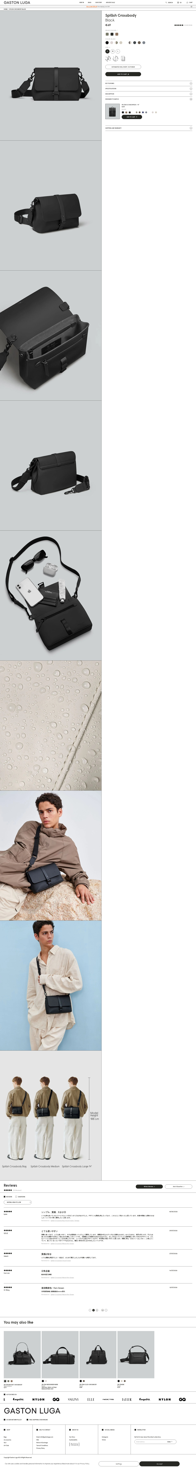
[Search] (166, 2)
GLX (5, 1442)
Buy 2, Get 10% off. (91, 6)
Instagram (105, 1437)
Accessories (7, 1440)
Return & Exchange (42, 1442)
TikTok (104, 1440)
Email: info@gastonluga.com (44, 1437)
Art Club (6, 1445)
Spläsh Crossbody (62, 1243)
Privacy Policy (40, 1448)
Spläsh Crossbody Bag (65, 1221)
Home (5, 9)
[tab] (149, 1186)
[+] (191, 6)
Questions (21, 1197)
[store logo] (17, 2)
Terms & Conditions (42, 1445)
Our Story (72, 1437)
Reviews (9, 1197)
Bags (5, 1437)
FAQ (37, 1440)
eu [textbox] (181, 2)
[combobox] (170, 2)
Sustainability (73, 1440)
